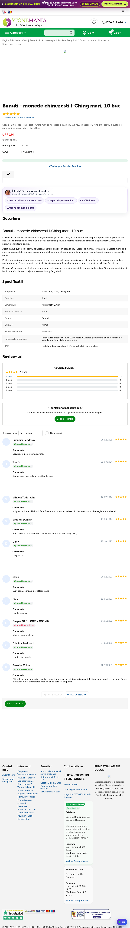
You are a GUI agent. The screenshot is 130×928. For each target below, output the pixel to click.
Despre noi (22, 771)
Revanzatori (23, 819)
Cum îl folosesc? (88, 200)
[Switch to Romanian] (10, 12)
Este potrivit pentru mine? (61, 200)
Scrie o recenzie (26, 118)
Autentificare (8, 775)
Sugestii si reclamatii (27, 793)
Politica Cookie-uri (26, 809)
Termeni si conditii (26, 787)
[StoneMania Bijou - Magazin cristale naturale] (24, 22)
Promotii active (24, 800)
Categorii (16, 32)
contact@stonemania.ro (76, 789)
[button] (76, 166)
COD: (5, 151)
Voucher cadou (24, 816)
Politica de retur (25, 790)
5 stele (9, 376)
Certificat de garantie (50, 782)
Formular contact (26, 796)
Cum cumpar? (24, 784)
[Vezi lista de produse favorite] (94, 24)
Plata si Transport (26, 777)
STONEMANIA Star (50, 791)
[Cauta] (71, 33)
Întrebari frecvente (26, 774)
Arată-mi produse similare (20, 207)
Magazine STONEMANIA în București (77, 796)
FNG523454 (27, 151)
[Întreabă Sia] (122, 922)
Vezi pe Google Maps (77, 861)
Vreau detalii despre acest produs (24, 200)
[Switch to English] (4, 12)
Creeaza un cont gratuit (8, 780)
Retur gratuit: (9, 145)
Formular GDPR (25, 812)
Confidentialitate (25, 781)
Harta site (22, 806)
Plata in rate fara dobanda (48, 787)
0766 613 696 (114, 22)
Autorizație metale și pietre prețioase (50, 772)
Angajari (21, 803)
